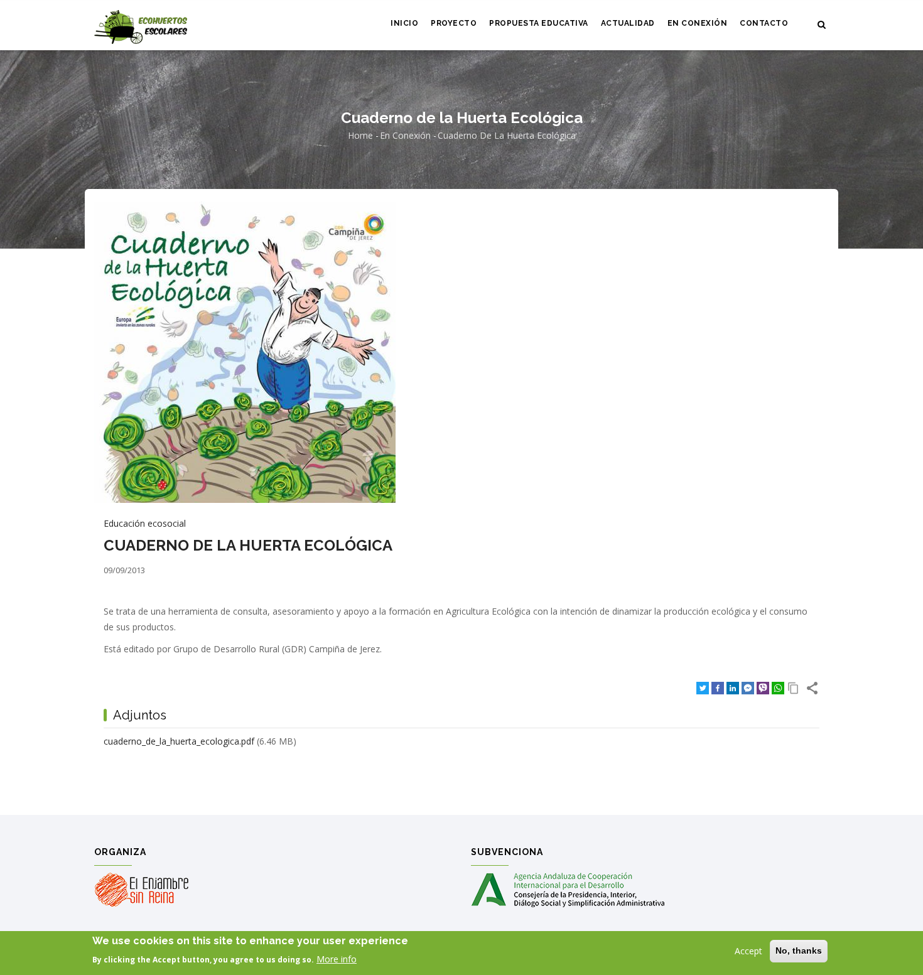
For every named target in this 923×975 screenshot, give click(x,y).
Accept (748, 951)
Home (360, 135)
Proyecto (454, 23)
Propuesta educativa (538, 23)
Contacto (764, 23)
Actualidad (628, 23)
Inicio (404, 23)
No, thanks (798, 950)
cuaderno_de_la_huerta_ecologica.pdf (179, 741)
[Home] (140, 25)
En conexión (697, 23)
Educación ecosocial (145, 523)
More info (336, 959)
